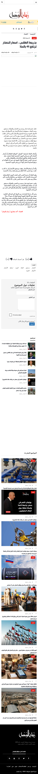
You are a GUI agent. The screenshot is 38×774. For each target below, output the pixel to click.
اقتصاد (26, 34)
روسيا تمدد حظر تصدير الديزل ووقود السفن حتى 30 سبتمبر (22, 585)
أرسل (32, 324)
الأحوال (34, 270)
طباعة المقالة (4, 52)
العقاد (22, 268)
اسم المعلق (31, 289)
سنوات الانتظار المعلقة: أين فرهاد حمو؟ (16, 362)
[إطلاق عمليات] (19, 678)
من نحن (29, 766)
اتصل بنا (8, 766)
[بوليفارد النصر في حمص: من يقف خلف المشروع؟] (31, 385)
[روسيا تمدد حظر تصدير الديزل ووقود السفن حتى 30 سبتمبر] (19, 579)
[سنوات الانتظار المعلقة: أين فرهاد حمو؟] (31, 367)
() (27, 259)
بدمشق (28, 268)
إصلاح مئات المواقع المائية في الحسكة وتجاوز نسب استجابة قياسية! (20, 488)
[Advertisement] (19, 108)
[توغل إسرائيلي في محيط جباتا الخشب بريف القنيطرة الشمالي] (31, 376)
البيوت (17, 268)
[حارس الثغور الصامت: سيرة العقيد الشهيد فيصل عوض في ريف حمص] (31, 394)
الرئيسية (32, 34)
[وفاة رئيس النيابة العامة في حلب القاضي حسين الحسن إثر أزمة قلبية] (31, 358)
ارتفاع (11, 268)
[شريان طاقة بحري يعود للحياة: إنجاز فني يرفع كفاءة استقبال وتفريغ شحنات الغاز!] (19, 611)
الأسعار (6, 268)
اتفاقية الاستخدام (22, 766)
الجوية (28, 270)
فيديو (16, 766)
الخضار (34, 268)
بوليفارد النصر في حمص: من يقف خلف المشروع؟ (14, 380)
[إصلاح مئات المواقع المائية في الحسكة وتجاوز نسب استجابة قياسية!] (19, 482)
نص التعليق (32, 297)
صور (13, 766)
